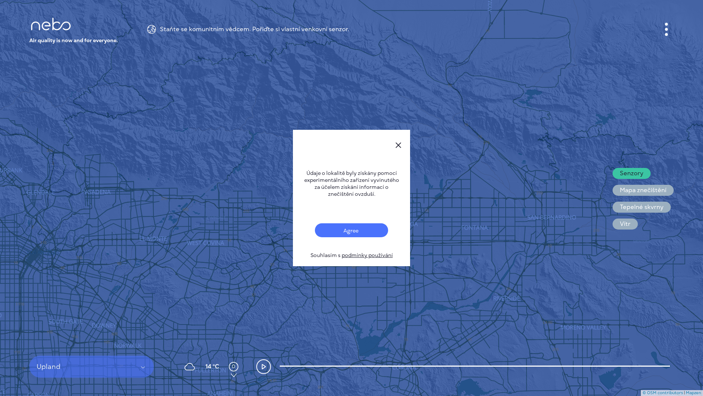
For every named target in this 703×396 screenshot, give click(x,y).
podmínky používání (367, 255)
